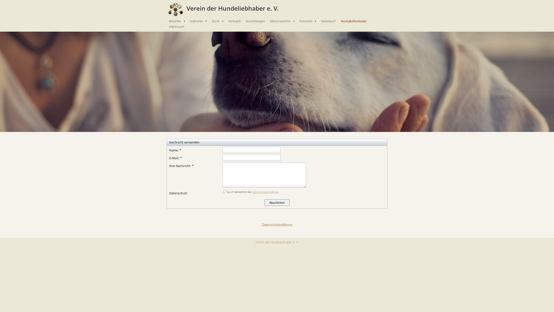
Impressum (176, 26)
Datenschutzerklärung (277, 224)
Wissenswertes (282, 21)
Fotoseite (308, 21)
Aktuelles (177, 21)
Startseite (198, 21)
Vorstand (234, 21)
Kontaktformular (353, 21)
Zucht (218, 21)
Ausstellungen (255, 21)
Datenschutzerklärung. (265, 192)
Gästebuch (328, 21)
